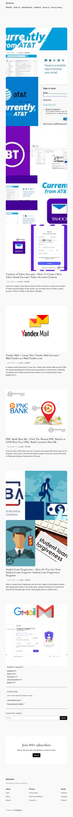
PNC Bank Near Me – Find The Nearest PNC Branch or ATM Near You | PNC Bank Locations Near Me (35, 441)
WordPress (18, 810)
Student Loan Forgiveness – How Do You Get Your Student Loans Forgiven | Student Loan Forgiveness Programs (33, 572)
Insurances (10, 676)
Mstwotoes (10, 3)
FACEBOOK (10, 671)
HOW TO (27, 102)
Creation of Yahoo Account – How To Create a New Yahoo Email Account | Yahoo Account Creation (34, 276)
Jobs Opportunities (13, 679)
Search (63, 718)
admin (21, 53)
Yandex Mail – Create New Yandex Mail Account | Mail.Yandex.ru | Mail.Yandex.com (32, 357)
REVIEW (27, 53)
